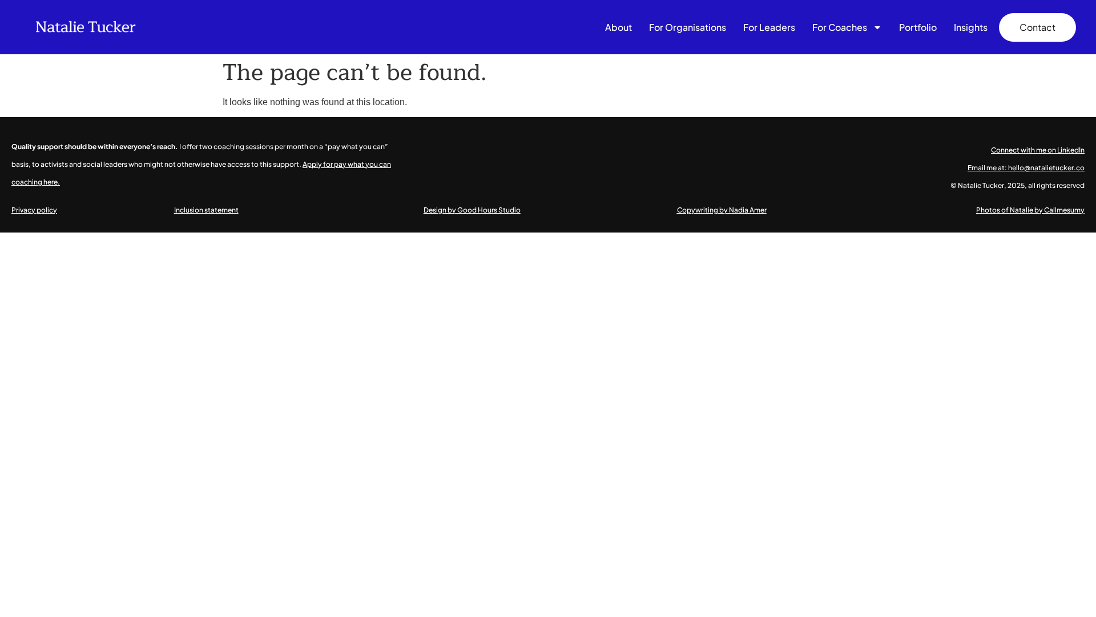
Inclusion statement (206, 210)
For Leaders (769, 27)
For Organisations (687, 27)
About (618, 27)
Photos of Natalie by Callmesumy (1030, 210)
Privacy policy (34, 210)
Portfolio (918, 27)
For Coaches (839, 27)
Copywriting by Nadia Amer (722, 210)
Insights (971, 27)
